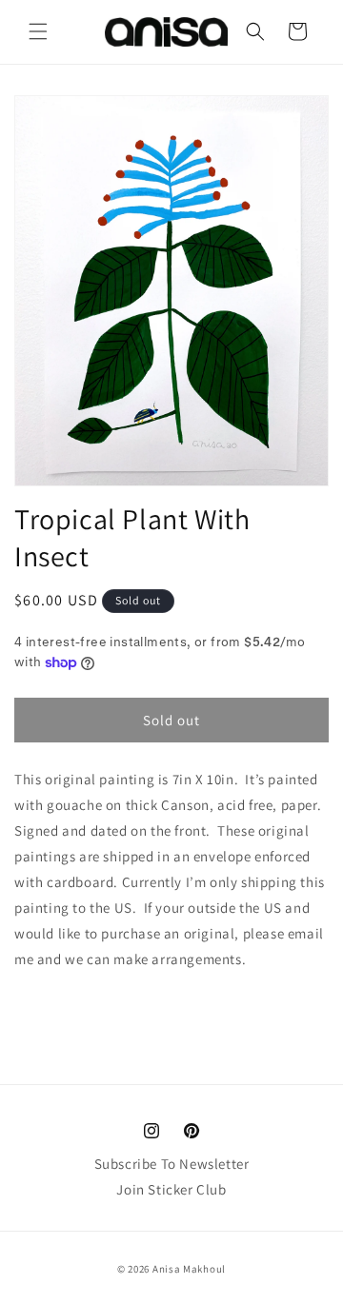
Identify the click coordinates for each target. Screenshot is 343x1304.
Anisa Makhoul (189, 1268)
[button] (38, 31)
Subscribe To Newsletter (172, 1164)
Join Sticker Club (171, 1189)
